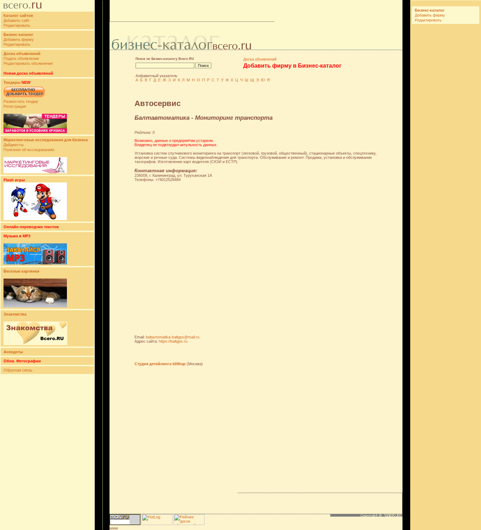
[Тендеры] (35, 132)
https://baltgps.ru (173, 341)
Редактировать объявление (28, 63)
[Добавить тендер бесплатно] (24, 97)
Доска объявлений (259, 59)
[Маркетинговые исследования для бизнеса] (35, 172)
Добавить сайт (17, 20)
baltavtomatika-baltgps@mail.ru (172, 337)
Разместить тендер (21, 101)
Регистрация (15, 106)
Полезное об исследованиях (29, 150)
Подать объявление (21, 58)
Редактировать (17, 25)
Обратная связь (18, 370)
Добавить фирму (19, 39)
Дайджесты (14, 145)
